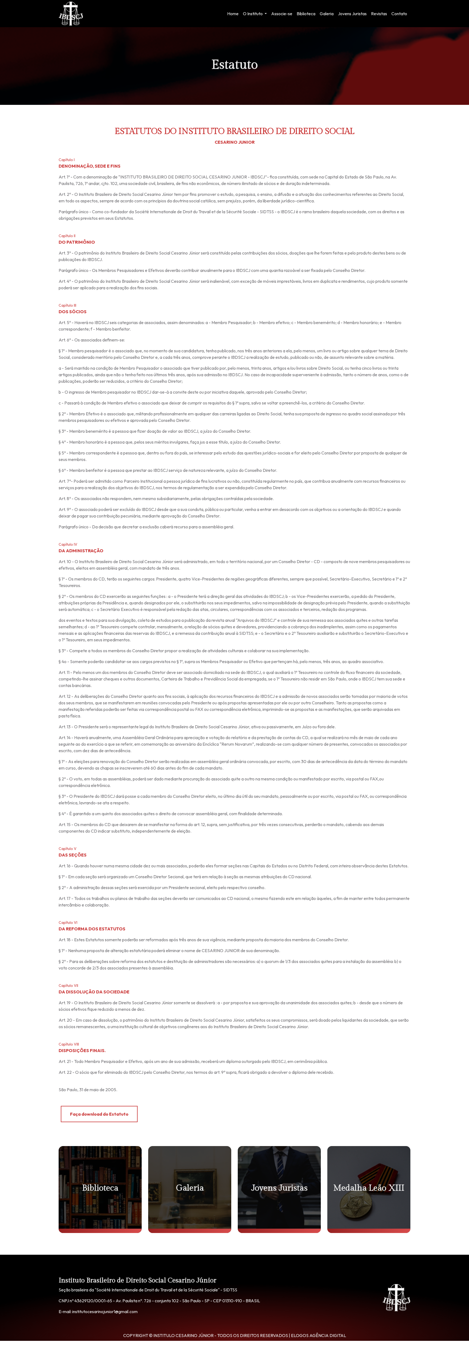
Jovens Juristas (352, 13)
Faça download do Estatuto (99, 1114)
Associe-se (281, 13)
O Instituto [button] (253, 13)
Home (233, 13)
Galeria (327, 13)
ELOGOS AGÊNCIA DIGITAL (318, 1335)
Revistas (379, 13)
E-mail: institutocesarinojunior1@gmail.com (98, 1311)
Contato (399, 13)
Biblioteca (306, 13)
